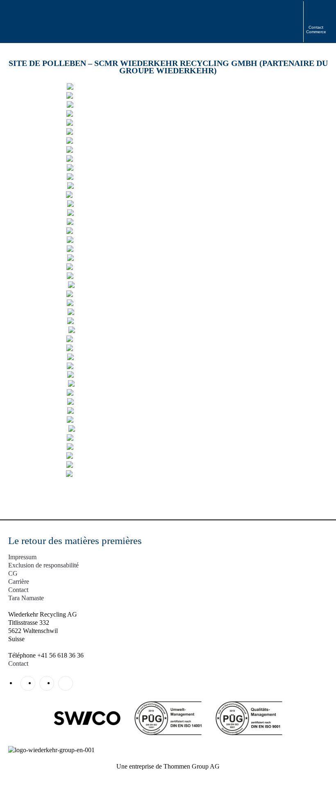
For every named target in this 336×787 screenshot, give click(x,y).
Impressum (22, 556)
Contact (18, 589)
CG (13, 573)
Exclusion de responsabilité (43, 565)
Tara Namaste (26, 597)
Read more (168, 54)
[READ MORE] (168, 87)
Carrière (18, 581)
